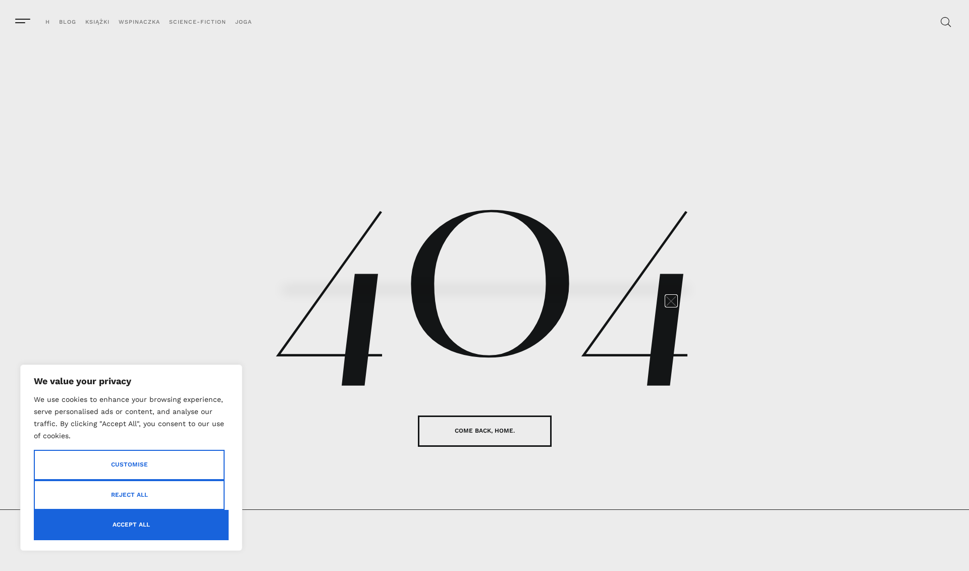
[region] (131, 458)
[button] (671, 301)
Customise (129, 464)
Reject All (129, 494)
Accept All (131, 524)
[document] (484, 285)
